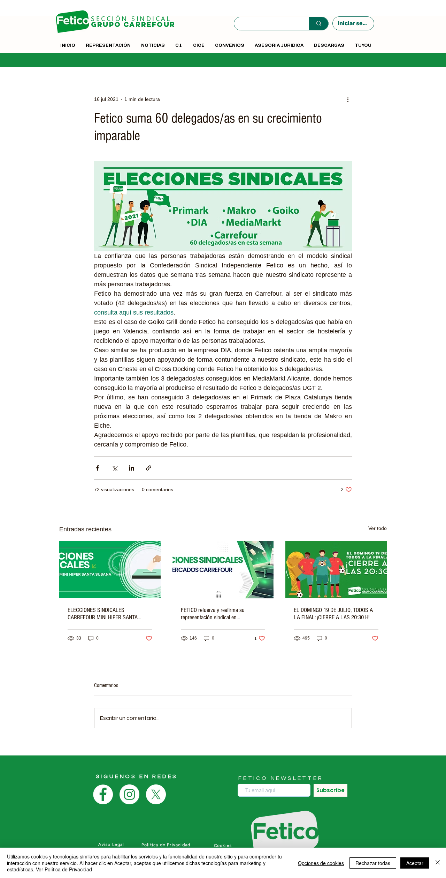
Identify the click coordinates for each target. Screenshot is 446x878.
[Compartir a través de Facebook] (97, 468)
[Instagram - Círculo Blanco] (129, 794)
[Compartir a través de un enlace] (148, 468)
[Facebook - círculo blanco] (103, 794)
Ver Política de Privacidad (64, 869)
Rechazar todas (372, 862)
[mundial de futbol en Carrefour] (336, 569)
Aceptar (414, 862)
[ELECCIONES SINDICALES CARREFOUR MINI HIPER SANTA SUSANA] (110, 569)
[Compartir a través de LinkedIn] (131, 468)
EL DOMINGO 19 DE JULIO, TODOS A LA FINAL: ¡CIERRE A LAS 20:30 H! (333, 613)
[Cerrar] (437, 862)
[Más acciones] (348, 99)
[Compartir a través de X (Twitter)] (114, 468)
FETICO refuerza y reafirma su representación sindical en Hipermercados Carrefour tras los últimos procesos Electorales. (216, 613)
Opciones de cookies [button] (321, 862)
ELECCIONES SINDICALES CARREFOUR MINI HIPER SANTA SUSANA (103, 613)
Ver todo (377, 528)
